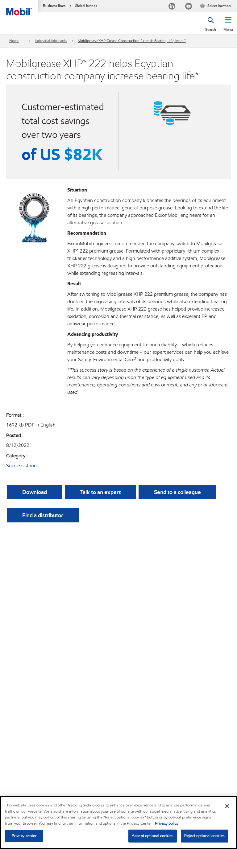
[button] (228, 26)
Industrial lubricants (51, 40)
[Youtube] (188, 7)
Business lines (54, 5)
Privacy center (24, 836)
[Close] (227, 806)
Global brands (86, 5)
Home (14, 40)
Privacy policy (166, 823)
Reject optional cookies (204, 836)
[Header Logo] (19, 7)
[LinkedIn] (172, 7)
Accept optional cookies (152, 836)
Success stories (22, 465)
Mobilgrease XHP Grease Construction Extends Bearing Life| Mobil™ (132, 40)
